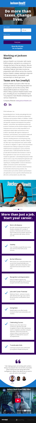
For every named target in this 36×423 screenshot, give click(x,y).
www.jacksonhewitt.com (23, 101)
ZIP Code (6, 27)
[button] (13, 209)
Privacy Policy (31, 420)
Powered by (13, 420)
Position (6, 34)
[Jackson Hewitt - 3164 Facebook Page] (5, 104)
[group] (18, 193)
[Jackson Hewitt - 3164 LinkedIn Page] (10, 104)
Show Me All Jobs (17, 46)
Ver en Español (17, 48)
